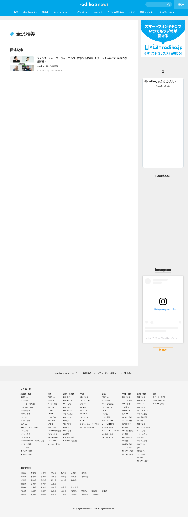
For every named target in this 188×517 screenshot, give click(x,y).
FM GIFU (83, 414)
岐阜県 (33, 484)
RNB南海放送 (127, 437)
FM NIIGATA (67, 400)
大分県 (63, 494)
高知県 (104, 491)
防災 (16, 12)
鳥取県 (43, 491)
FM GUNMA (52, 441)
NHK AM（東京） (54, 444)
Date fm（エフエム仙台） (30, 427)
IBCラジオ (24, 417)
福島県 (84, 473)
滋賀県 (53, 487)
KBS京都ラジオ (107, 427)
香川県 (74, 491)
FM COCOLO (107, 407)
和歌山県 (74, 487)
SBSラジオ (84, 417)
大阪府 (23, 487)
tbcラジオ (24, 424)
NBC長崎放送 (142, 417)
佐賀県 (33, 494)
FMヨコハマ (52, 427)
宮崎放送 (140, 437)
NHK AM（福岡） (143, 461)
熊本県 (53, 494)
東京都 (74, 476)
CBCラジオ (84, 397)
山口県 (63, 491)
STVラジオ (24, 400)
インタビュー (83, 12)
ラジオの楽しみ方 (116, 12)
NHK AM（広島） (128, 451)
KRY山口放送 (127, 417)
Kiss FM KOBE (107, 420)
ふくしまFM (25, 447)
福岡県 (23, 494)
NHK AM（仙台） (27, 454)
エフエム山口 (127, 420)
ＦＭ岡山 (125, 407)
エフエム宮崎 (142, 441)
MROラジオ (67, 410)
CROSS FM (141, 407)
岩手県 (43, 473)
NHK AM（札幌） (27, 451)
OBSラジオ (141, 431)
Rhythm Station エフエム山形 (32, 441)
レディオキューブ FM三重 (89, 424)
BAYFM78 (51, 420)
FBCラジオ (67, 417)
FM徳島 (125, 427)
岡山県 (23, 491)
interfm (51, 407)
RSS (164, 349)
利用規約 (87, 373)
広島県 (33, 491)
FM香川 (125, 434)
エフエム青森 (25, 414)
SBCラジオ (67, 431)
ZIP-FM (83, 407)
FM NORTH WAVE (27, 407)
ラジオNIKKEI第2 (159, 400)
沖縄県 (96, 494)
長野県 (43, 480)
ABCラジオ (106, 397)
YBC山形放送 (25, 437)
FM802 (104, 410)
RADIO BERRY (53, 437)
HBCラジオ (25, 397)
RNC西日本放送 (128, 431)
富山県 (63, 480)
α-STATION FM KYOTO (110, 431)
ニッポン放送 (52, 404)
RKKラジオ (141, 424)
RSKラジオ (126, 404)
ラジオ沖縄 (141, 454)
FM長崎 (140, 420)
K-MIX (82, 420)
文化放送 (51, 400)
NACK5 (50, 424)
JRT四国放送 (126, 424)
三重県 (53, 484)
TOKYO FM (52, 410)
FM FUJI (66, 427)
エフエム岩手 (25, 420)
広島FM (125, 414)
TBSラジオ (52, 397)
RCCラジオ (126, 410)
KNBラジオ (67, 404)
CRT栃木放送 (52, 434)
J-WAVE (50, 414)
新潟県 (23, 480)
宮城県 (53, 473)
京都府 (43, 487)
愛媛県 (94, 491)
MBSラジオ (106, 400)
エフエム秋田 (25, 434)
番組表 (181, 4)
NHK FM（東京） (159, 404)
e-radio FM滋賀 (108, 424)
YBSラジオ (67, 424)
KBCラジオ (141, 400)
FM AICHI (83, 410)
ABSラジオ (24, 431)
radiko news (94, 4)
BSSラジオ (126, 397)
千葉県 (63, 476)
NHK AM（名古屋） (70, 441)
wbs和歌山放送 (107, 434)
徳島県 (84, 491)
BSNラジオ (67, 397)
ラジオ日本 (52, 417)
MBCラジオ (141, 444)
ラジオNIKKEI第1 (159, 397)
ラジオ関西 (106, 417)
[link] (160, 81)
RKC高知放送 (127, 444)
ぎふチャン (84, 404)
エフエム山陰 (127, 400)
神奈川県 (84, 476)
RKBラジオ (141, 397)
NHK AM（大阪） (108, 437)
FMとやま (66, 407)
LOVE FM (140, 404)
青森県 (33, 473)
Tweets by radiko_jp (163, 86)
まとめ (132, 12)
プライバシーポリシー (107, 373)
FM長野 (66, 434)
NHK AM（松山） (128, 454)
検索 (169, 4)
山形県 (74, 473)
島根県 (53, 491)
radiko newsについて (66, 373)
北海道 (23, 473)
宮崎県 (74, 494)
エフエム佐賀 (142, 414)
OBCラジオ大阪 (108, 404)
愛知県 (23, 484)
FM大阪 (105, 414)
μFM (139, 447)
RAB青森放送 (25, 410)
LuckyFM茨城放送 (54, 431)
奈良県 (63, 487)
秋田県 (63, 473)
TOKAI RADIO (85, 400)
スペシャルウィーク (62, 12)
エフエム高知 (127, 447)
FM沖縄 (140, 457)
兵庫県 (33, 487)
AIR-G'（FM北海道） (28, 404)
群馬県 (43, 476)
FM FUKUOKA (142, 410)
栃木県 (33, 476)
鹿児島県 (84, 494)
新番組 (45, 12)
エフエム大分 (142, 434)
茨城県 (23, 476)
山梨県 (33, 480)
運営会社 (128, 373)
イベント (98, 12)
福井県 (74, 480)
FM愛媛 (125, 441)
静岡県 (43, 484)
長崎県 (43, 494)
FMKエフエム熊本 (143, 427)
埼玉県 (53, 476)
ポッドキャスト (30, 12)
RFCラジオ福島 (26, 444)
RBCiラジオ (141, 451)
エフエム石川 (68, 414)
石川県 (53, 480)
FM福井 (66, 420)
